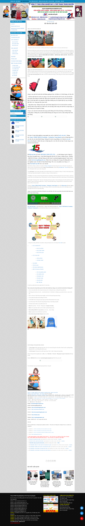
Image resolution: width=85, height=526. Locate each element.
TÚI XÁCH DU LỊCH (15, 37)
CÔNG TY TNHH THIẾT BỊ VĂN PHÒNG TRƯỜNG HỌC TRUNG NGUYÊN (43, 392)
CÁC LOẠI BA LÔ (14, 39)
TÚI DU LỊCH (14, 58)
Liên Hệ (62, 1)
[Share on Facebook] (47, 461)
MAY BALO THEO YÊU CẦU (48, 154)
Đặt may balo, (64, 185)
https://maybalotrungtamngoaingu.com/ (44, 432)
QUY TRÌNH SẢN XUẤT (33, 1)
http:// (38, 407)
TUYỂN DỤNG (57, 1)
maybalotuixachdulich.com (21, 500)
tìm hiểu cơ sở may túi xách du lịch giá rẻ (40, 450)
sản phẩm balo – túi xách (63, 167)
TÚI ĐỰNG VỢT (15, 70)
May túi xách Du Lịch (15, 26)
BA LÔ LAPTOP (40, 248)
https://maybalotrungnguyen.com (21, 503)
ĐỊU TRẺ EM (14, 75)
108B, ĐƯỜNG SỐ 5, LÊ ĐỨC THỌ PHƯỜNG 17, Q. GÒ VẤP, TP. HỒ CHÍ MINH (49, 398)
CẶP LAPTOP (14, 52)
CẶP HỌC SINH (15, 53)
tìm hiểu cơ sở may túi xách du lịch (38, 448)
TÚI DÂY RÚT (14, 73)
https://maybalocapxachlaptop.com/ (42, 430)
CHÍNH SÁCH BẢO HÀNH (43, 1)
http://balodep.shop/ (36, 414)
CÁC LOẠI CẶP (14, 48)
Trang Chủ (12, 1)
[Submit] (24, 113)
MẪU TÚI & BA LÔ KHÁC (16, 63)
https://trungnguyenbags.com (21, 505)
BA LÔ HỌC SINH (15, 43)
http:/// (38, 417)
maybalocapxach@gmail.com (20, 511)
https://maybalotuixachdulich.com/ (38, 409)
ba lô (60, 135)
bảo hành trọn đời (34, 163)
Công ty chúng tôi (48, 165)
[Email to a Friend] (51, 461)
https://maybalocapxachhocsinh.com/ (37, 434)
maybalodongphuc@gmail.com (37, 403)
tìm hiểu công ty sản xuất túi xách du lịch (40, 444)
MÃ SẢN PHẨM (51, 1)
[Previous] (27, 480)
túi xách (64, 135)
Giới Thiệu (18, 1)
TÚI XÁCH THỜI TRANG (16, 61)
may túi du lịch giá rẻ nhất (36, 441)
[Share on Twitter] (49, 461)
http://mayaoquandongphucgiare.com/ (39, 412)
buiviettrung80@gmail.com (38, 160)
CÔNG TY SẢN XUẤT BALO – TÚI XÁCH (36, 393)
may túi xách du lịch (35, 439)
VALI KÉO (13, 56)
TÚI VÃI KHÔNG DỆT (16, 67)
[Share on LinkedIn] (55, 461)
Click (59, 439)
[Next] (74, 480)
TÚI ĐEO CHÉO (15, 65)
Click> (70, 450)
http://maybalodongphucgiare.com (21, 502)
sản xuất (60, 242)
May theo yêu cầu (25, 1)
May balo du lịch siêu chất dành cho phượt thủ (17, 29)
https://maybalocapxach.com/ (21, 506)
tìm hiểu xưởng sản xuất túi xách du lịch (40, 446)
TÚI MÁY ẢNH (14, 72)
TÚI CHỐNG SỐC (15, 68)
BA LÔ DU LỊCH (14, 35)
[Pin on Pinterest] (53, 461)
